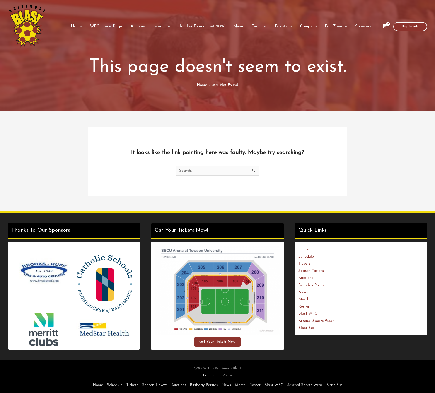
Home (303, 249)
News (303, 292)
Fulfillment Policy (217, 375)
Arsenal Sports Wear (316, 321)
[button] (167, 26)
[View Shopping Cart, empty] (384, 26)
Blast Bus (306, 328)
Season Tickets (311, 271)
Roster (303, 307)
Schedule (306, 256)
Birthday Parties (312, 285)
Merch (303, 299)
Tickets (304, 263)
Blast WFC (307, 314)
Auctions (305, 278)
